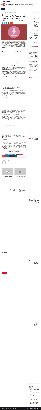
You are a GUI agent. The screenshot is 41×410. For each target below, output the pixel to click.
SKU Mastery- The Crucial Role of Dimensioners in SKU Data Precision (13, 190)
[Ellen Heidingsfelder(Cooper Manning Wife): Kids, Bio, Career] (31, 229)
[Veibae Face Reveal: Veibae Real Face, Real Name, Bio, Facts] (31, 290)
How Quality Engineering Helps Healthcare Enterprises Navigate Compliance (36, 33)
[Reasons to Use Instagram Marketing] (5, 215)
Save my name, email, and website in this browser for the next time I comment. (13, 270)
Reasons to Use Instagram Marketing (5, 246)
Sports (34, 4)
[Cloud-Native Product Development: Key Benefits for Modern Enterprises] (31, 38)
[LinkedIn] (6, 23)
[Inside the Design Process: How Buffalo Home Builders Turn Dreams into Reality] (31, 24)
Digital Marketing (27, 4)
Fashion (22, 4)
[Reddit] (12, 23)
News (6, 4)
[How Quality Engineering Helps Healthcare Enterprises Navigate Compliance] (31, 31)
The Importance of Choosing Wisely (36, 21)
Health (17, 4)
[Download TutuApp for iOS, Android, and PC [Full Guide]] (31, 352)
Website (15, 267)
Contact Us (35, 408)
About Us (28, 408)
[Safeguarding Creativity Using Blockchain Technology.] (31, 168)
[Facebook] (2, 23)
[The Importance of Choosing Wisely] (31, 21)
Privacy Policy (31, 408)
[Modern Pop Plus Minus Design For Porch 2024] (31, 107)
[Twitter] (4, 23)
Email (3, 267)
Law (23, 4)
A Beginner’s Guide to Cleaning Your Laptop (22, 190)
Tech (4, 4)
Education (14, 4)
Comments (38, 12)
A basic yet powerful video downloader (14, 151)
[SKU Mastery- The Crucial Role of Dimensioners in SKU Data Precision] (14, 187)
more (2, 148)
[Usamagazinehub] (6, 1)
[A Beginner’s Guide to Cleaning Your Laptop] (22, 187)
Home (3, 12)
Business (2, 4)
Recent (30, 12)
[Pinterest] (10, 23)
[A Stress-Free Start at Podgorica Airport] (31, 16)
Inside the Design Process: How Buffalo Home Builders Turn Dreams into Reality (31, 67)
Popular (34, 12)
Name (3, 264)
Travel (19, 4)
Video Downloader (6, 51)
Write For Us (38, 408)
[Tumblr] (8, 23)
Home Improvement (10, 4)
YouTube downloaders (19, 41)
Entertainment (31, 4)
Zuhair (4, 20)
